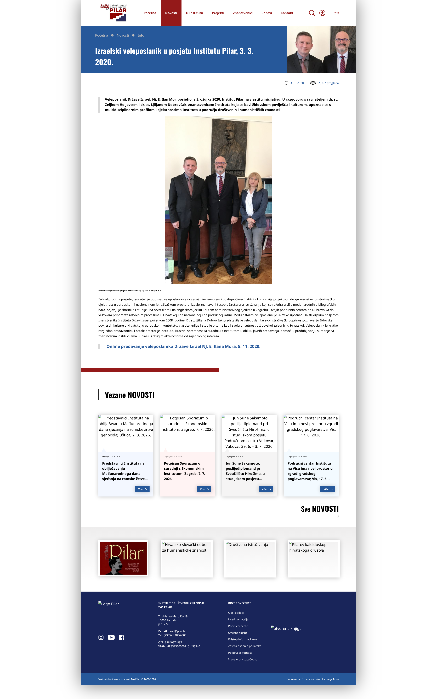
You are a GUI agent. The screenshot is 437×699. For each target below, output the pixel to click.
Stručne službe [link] (237, 633)
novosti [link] (320, 509)
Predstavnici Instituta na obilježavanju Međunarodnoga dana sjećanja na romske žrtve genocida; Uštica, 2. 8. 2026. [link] (125, 473)
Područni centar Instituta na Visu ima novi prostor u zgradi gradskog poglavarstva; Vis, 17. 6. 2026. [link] (310, 473)
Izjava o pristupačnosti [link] (243, 659)
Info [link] (141, 35)
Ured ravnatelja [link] (238, 619)
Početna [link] (101, 35)
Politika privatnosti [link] (240, 653)
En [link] (336, 13)
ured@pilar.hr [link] (177, 631)
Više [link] (140, 489)
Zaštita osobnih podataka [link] (244, 646)
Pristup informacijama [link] (242, 639)
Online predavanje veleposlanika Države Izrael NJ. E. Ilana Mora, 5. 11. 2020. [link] (183, 346)
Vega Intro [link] (333, 679)
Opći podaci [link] (236, 613)
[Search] (312, 13)
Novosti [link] (123, 35)
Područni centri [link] (238, 626)
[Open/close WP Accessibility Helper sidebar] (322, 13)
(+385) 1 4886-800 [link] (175, 635)
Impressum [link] (293, 679)
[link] (113, 12)
